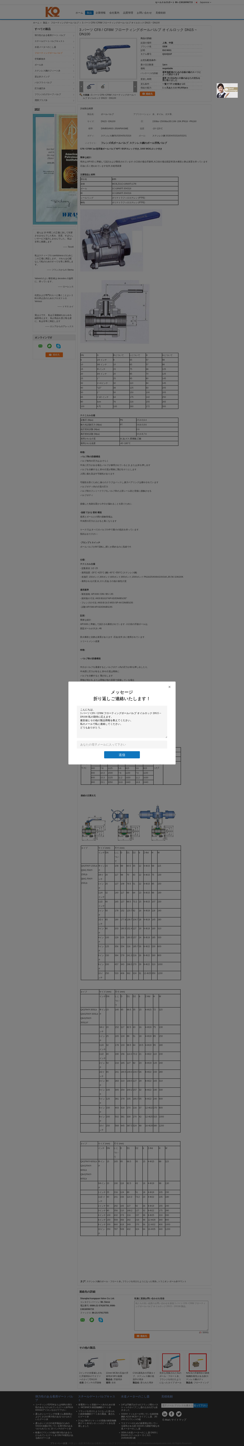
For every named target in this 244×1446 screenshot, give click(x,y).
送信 (122, 755)
